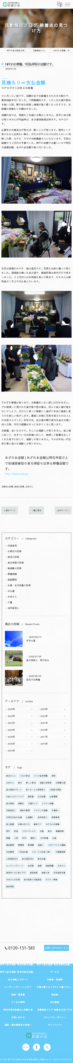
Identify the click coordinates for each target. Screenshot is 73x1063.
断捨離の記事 (14, 568)
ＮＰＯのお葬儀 (52, 824)
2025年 (44, 709)
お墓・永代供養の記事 (19, 585)
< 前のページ (9, 510)
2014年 (11, 750)
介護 (10, 602)
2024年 (11, 715)
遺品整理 (10, 845)
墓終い (33, 838)
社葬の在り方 (24, 824)
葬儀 (8, 838)
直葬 (40, 865)
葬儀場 (21, 845)
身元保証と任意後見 (32, 879)
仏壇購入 (30, 817)
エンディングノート (15, 865)
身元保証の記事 (16, 562)
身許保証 (10, 886)
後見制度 (34, 872)
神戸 (8, 831)
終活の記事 (19, 486)
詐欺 (53, 775)
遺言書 (31, 796)
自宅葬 (31, 865)
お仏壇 (11, 590)
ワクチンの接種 (40, 810)
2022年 (11, 722)
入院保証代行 (12, 858)
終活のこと (11, 775)
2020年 (11, 729)
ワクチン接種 (48, 803)
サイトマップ (55, 1024)
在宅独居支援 (59, 872)
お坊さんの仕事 (13, 879)
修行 (20, 782)
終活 (50, 831)
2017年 (44, 736)
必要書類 (53, 796)
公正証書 (42, 796)
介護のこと (33, 803)
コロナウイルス (29, 831)
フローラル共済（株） (41, 852)
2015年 (44, 743)
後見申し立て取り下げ (16, 872)
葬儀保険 (12, 573)
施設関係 (12, 579)
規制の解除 (25, 810)
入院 (16, 838)
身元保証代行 (28, 858)
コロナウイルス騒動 (56, 845)
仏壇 (54, 838)
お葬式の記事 (7, 486)
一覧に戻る (36, 510)
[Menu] (67, 4)
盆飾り (41, 845)
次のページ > (63, 510)
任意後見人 (11, 810)
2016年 (11, 743)
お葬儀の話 (60, 782)
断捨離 (31, 845)
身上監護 (10, 824)
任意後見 (12, 545)
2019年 (44, 729)
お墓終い (55, 810)
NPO (24, 838)
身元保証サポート (14, 789)
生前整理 (10, 852)
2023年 (44, 715)
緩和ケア (38, 824)
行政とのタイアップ (15, 796)
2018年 (11, 736)
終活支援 (42, 858)
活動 (42, 831)
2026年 (11, 709)
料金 (16, 831)
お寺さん (61, 865)
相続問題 (50, 865)
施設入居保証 (46, 782)
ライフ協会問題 (40, 775)
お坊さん (29, 486)
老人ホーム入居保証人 (35, 789)
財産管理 (55, 817)
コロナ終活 (25, 775)
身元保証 (10, 803)
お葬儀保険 (60, 852)
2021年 (44, 722)
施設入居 (45, 872)
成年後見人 (13, 607)
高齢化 (21, 803)
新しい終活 (31, 782)
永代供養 (44, 838)
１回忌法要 (23, 852)
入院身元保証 (55, 789)
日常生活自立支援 (14, 817)
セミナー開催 (51, 879)
